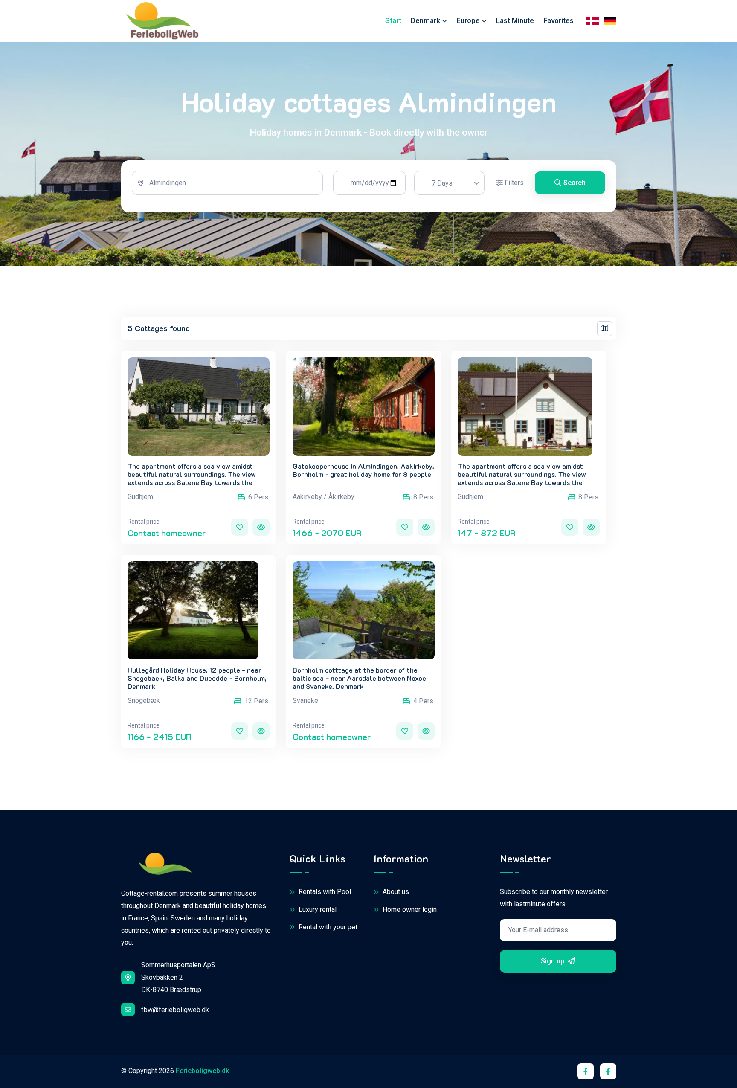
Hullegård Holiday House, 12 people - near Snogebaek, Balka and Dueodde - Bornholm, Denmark (197, 678)
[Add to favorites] (239, 527)
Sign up (553, 961)
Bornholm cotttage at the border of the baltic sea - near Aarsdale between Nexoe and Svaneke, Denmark (359, 678)
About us (395, 892)
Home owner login (409, 909)
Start (393, 20)
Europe (468, 20)
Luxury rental (317, 909)
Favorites (558, 20)
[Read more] (261, 527)
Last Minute (515, 20)
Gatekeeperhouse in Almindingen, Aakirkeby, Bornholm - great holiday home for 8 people (363, 470)
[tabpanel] (368, 186)
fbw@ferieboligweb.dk (175, 1010)
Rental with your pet (327, 927)
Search (574, 183)
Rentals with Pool (324, 892)
